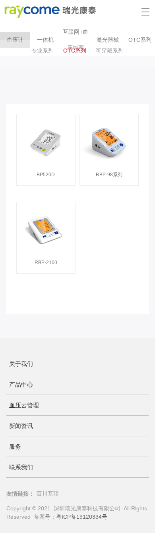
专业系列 (42, 50)
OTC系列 (74, 50)
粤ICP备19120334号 (81, 517)
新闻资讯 (21, 425)
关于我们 (21, 363)
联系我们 (21, 467)
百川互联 (48, 493)
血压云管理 (24, 405)
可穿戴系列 (110, 50)
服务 (15, 446)
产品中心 (21, 384)
